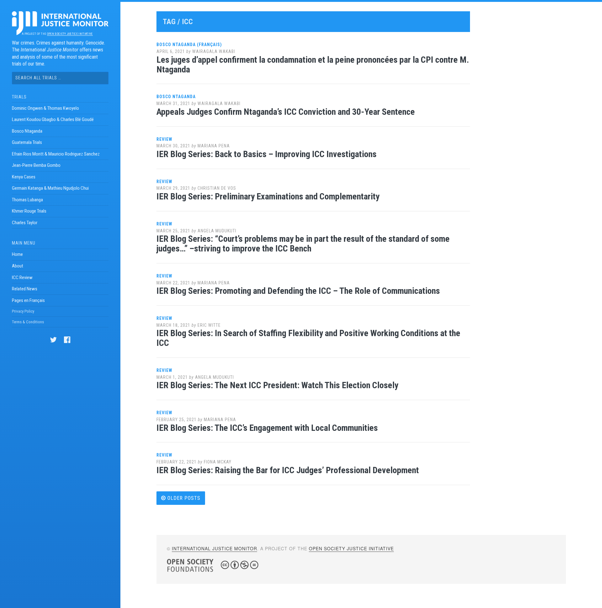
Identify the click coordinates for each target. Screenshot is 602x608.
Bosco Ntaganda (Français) (189, 44)
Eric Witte (209, 325)
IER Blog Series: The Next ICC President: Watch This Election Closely (277, 385)
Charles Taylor (24, 222)
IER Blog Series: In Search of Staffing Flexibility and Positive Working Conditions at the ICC (308, 338)
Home (17, 254)
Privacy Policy (23, 311)
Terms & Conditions (28, 322)
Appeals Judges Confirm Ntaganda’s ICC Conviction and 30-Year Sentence (285, 112)
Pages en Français (28, 300)
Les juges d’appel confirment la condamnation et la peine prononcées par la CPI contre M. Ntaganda (312, 65)
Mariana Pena (214, 145)
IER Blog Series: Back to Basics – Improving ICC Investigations (266, 154)
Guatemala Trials (27, 142)
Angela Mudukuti (217, 230)
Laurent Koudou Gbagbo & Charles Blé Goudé (53, 119)
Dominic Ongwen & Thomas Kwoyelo (45, 108)
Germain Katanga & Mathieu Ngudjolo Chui (50, 188)
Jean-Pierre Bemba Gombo (36, 165)
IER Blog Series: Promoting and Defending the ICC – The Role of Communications (298, 291)
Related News (24, 289)
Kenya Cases (23, 177)
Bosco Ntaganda (27, 131)
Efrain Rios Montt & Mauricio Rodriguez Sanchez (56, 154)
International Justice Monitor (214, 548)
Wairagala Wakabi (213, 51)
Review (164, 139)
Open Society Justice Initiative (70, 33)
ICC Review (22, 277)
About (17, 266)
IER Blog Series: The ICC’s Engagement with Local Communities (267, 428)
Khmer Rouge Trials (29, 211)
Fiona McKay (217, 461)
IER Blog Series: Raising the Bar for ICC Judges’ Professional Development (287, 470)
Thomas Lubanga (27, 200)
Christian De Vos (217, 188)
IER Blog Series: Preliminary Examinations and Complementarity (267, 196)
